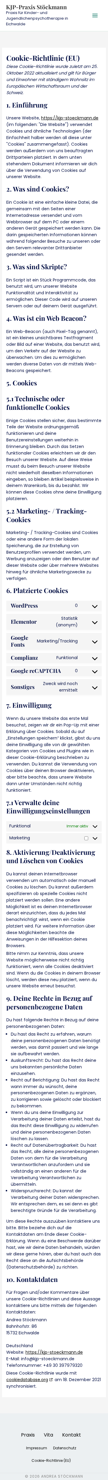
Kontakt (71, 1434)
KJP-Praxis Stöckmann (36, 7)
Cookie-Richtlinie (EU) (51, 1460)
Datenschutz (64, 1448)
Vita (48, 1434)
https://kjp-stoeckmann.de (69, 118)
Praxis (28, 1434)
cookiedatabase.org (27, 1380)
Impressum (36, 1448)
